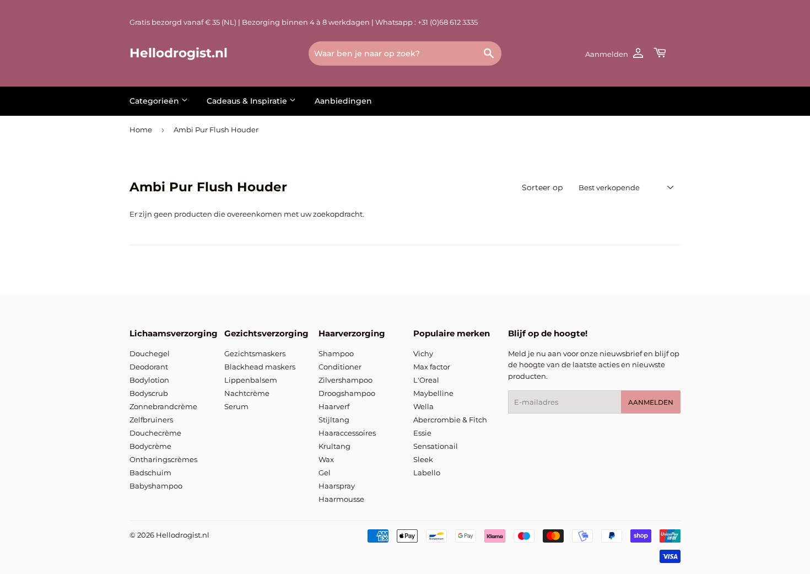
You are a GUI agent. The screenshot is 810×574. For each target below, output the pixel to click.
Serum (236, 406)
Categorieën (155, 101)
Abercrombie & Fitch (450, 419)
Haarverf (333, 406)
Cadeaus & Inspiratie (248, 101)
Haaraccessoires (347, 432)
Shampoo (336, 353)
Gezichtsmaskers (254, 353)
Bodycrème (150, 446)
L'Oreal (426, 379)
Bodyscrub (148, 393)
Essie (422, 432)
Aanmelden (650, 402)
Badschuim (150, 472)
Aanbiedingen (343, 101)
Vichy (423, 353)
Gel (324, 472)
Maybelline (433, 393)
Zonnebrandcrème (163, 406)
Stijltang (333, 419)
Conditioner (339, 366)
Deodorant (148, 366)
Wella (423, 406)
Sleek (423, 459)
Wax (326, 459)
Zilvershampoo (345, 379)
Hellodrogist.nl (178, 53)
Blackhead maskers (259, 366)
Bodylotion (149, 379)
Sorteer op (542, 187)
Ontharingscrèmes (163, 459)
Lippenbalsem (250, 379)
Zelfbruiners (151, 419)
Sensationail (435, 446)
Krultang (334, 446)
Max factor (431, 366)
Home (140, 129)
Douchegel (149, 353)
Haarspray (336, 485)
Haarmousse (341, 499)
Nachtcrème (246, 393)
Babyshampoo (155, 485)
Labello (426, 472)
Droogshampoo (346, 393)
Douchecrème (155, 432)
